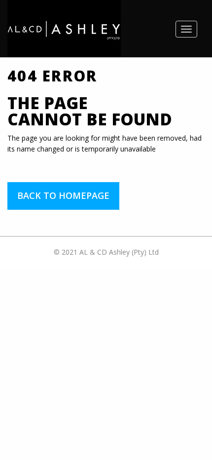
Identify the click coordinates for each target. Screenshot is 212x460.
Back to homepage (63, 195)
